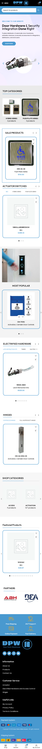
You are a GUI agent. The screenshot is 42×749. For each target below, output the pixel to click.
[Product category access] (11, 497)
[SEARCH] (38, 10)
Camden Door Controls (25, 325)
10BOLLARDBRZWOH (21, 227)
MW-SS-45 (21, 169)
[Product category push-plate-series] (30, 110)
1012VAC (21, 562)
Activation (12, 325)
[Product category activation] (30, 497)
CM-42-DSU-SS (21, 456)
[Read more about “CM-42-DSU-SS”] (36, 430)
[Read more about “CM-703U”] (19, 317)
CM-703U (21, 322)
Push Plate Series (21, 172)
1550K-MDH (21, 385)
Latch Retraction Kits (21, 388)
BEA (21, 230)
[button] (3, 63)
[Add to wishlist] (33, 140)
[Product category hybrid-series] (11, 110)
